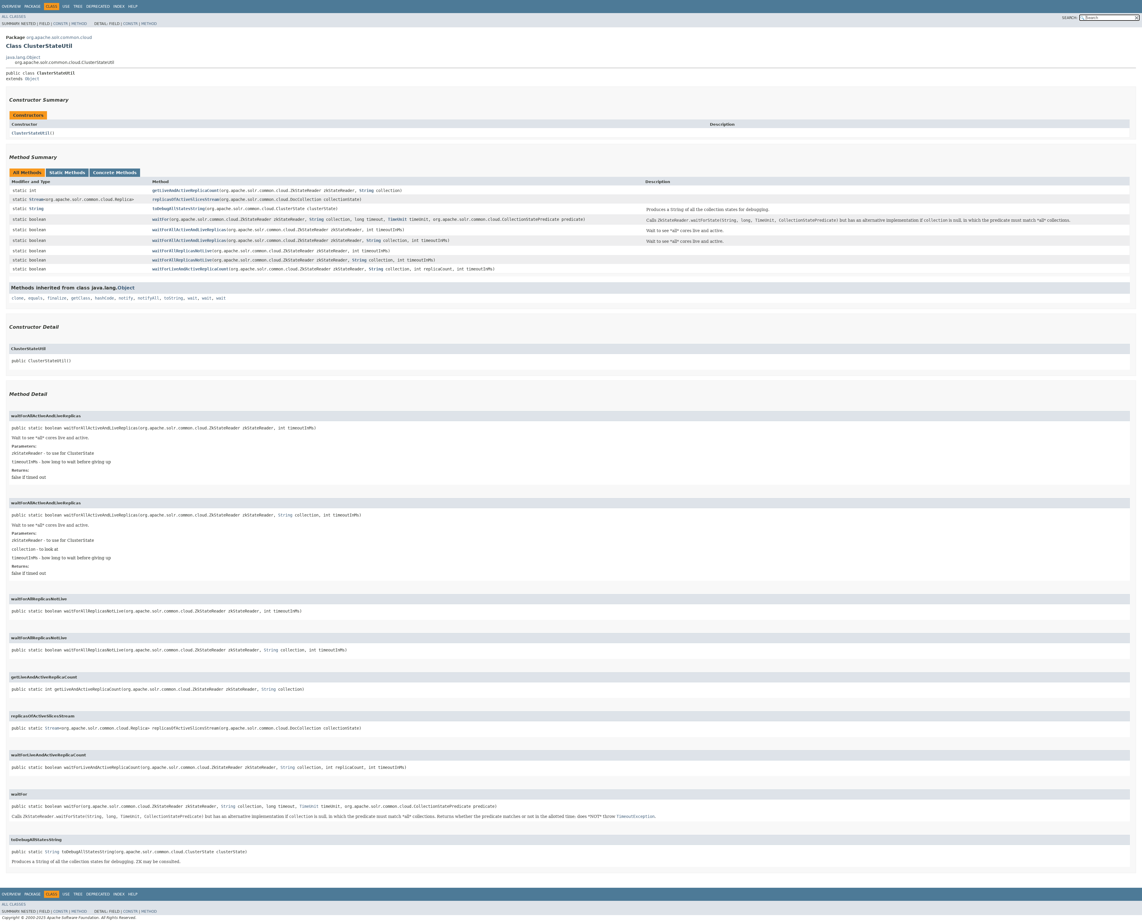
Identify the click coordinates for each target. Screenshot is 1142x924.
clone (17, 298)
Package (32, 6)
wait (192, 298)
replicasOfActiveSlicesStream (185, 199)
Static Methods (67, 172)
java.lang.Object (23, 57)
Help (132, 6)
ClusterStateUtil (31, 133)
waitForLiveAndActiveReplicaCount (190, 269)
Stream (36, 199)
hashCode (104, 298)
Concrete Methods (115, 172)
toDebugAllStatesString (178, 208)
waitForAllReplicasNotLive (182, 250)
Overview (11, 6)
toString (173, 298)
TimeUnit (397, 219)
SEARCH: (1069, 18)
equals (35, 298)
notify (126, 298)
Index (119, 6)
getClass (80, 298)
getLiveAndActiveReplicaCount (185, 190)
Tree (78, 6)
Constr (60, 24)
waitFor (160, 219)
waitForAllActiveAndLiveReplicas (189, 229)
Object (32, 78)
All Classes (14, 17)
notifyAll (148, 298)
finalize (56, 298)
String (366, 190)
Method (79, 24)
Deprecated (98, 6)
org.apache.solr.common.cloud (59, 37)
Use (66, 6)
